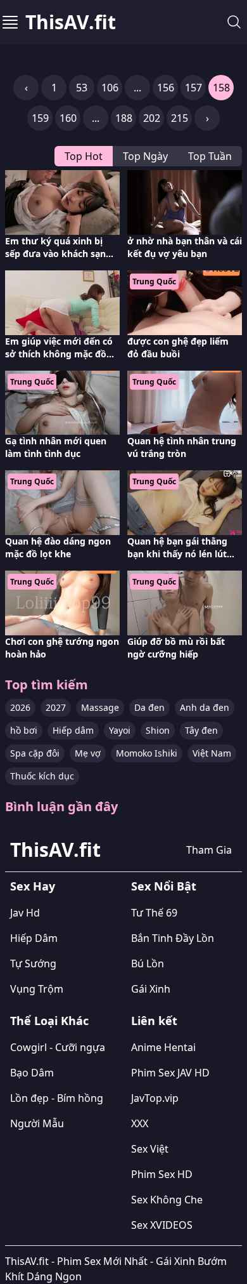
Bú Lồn (147, 963)
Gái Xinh (150, 989)
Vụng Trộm (36, 989)
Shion (158, 730)
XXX (139, 1123)
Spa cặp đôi (35, 753)
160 (68, 118)
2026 (20, 707)
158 (221, 88)
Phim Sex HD (162, 1174)
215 (179, 118)
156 (165, 88)
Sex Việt (149, 1149)
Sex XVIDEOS (162, 1225)
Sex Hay (32, 886)
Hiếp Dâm (34, 938)
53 (81, 88)
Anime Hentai (163, 1047)
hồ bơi (23, 730)
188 (123, 118)
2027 (56, 707)
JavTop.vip (155, 1098)
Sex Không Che (167, 1200)
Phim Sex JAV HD (170, 1073)
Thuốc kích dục (42, 776)
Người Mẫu (37, 1123)
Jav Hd (25, 913)
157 (193, 88)
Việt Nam (212, 753)
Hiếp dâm (73, 730)
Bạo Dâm (32, 1073)
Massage (100, 707)
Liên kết (154, 1020)
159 (40, 118)
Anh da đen (204, 707)
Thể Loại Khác (49, 1020)
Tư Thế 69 (154, 913)
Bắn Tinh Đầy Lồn (172, 938)
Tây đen (201, 730)
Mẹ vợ (88, 753)
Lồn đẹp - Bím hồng (56, 1098)
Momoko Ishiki (146, 753)
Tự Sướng (33, 963)
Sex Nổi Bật (163, 886)
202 (151, 118)
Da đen (149, 707)
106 (109, 88)
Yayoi (119, 730)
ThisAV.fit (70, 22)
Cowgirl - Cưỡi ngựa (57, 1047)
